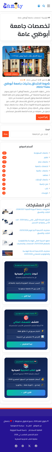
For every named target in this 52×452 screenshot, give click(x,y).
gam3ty (45, 80)
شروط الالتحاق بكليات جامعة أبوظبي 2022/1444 (27, 85)
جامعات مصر (43, 161)
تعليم (46, 157)
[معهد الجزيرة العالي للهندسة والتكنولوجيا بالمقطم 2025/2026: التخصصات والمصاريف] (7, 243)
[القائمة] (48, 7)
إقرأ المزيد (43, 117)
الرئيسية (45, 17)
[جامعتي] (13, 5)
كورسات (44, 193)
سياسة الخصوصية (17, 425)
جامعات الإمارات (41, 179)
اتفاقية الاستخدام (35, 430)
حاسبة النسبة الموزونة (18, 430)
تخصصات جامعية (41, 166)
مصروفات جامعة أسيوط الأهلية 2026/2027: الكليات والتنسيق (33, 211)
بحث (5, 134)
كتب (46, 188)
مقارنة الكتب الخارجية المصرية (26, 439)
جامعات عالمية (42, 170)
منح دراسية (44, 184)
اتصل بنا (29, 425)
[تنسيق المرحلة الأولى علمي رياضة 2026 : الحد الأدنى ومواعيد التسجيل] (7, 222)
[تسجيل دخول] (38, 7)
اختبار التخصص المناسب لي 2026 (26, 434)
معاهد (45, 175)
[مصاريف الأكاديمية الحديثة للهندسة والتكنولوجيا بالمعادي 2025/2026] (7, 253)
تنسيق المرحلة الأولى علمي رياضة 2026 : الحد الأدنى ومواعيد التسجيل (33, 221)
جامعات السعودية (41, 153)
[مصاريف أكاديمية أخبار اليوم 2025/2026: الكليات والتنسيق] (7, 232)
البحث (47, 129)
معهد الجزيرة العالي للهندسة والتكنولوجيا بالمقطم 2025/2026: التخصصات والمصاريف (33, 242)
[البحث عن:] (43, 7)
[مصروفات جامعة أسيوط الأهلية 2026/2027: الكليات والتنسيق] (7, 211)
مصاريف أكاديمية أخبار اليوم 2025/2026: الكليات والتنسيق (34, 232)
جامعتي (6, 421)
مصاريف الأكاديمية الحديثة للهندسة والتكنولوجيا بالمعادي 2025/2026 (36, 252)
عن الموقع (37, 425)
